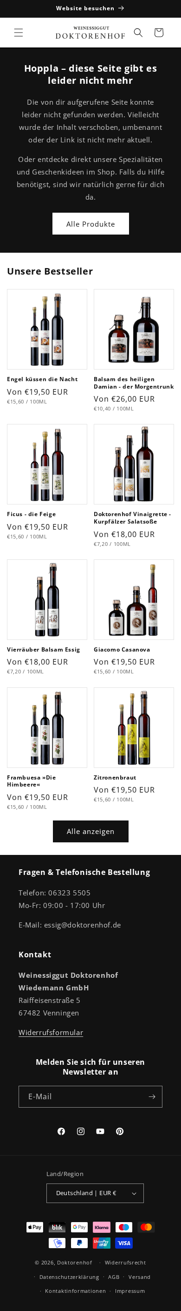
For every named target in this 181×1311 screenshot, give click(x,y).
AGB (113, 1276)
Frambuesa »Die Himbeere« (31, 781)
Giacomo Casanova (122, 649)
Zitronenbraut (115, 777)
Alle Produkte (90, 224)
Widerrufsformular (51, 1032)
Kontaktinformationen (75, 1290)
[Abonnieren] (152, 1097)
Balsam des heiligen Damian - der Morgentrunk (134, 383)
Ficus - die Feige (31, 514)
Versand (140, 1276)
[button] (18, 32)
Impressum (130, 1290)
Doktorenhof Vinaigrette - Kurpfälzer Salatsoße (132, 518)
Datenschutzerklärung (69, 1276)
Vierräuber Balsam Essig (43, 649)
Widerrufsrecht (125, 1262)
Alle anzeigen (91, 831)
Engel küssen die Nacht (42, 379)
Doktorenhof (74, 1262)
